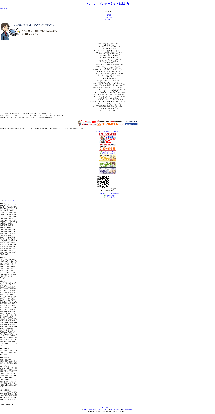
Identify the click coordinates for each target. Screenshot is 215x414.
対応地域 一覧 (9, 200)
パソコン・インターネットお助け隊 (107, 3)
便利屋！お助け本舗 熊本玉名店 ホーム (95, 409)
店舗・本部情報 (114, 409)
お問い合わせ (109, 19)
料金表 (109, 15)
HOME (109, 14)
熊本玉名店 (3, 8)
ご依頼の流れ (109, 17)
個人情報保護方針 (127, 409)
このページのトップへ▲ (107, 407)
